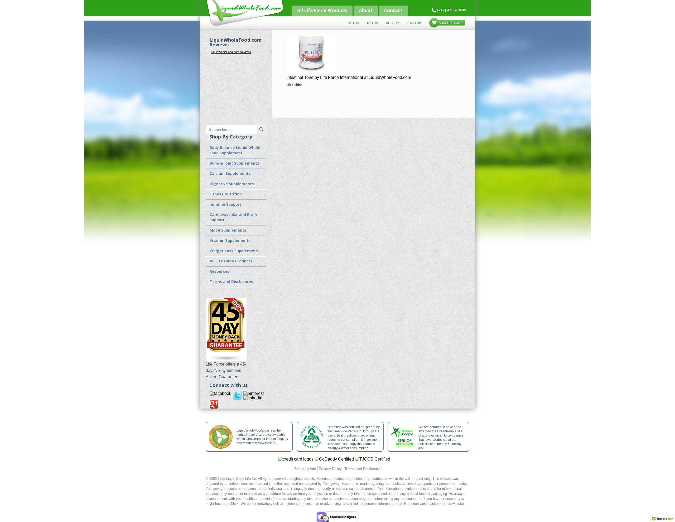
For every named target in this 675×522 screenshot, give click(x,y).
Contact (393, 10)
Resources (219, 271)
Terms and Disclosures (231, 281)
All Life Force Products (322, 10)
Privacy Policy (330, 469)
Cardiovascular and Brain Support (233, 217)
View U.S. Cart (449, 23)
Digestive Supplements (232, 183)
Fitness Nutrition (226, 194)
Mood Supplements (228, 230)
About (366, 10)
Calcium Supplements (230, 173)
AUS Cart (392, 23)
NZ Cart (372, 23)
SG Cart (353, 23)
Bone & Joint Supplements (234, 163)
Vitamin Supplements (230, 240)
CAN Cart (414, 23)
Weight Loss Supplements (234, 250)
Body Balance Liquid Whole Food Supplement (235, 150)
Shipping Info (305, 469)
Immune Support (225, 204)
